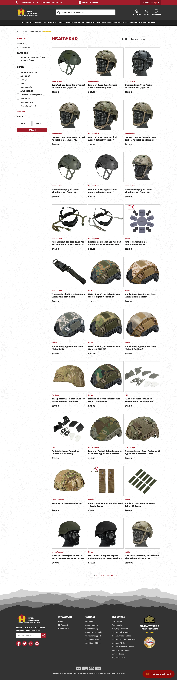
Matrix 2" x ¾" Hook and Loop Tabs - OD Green (140, 504)
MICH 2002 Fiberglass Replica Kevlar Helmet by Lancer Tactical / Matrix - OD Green (68, 558)
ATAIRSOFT (26, 91)
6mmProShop (28, 72)
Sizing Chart (117, 621)
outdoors (96, 23)
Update (32, 130)
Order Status (63, 628)
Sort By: (125, 39)
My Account (63, 625)
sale (23, 23)
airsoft (29, 23)
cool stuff (47, 23)
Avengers (26, 102)
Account (137, 14)
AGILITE (25, 76)
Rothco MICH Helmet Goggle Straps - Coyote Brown (105, 504)
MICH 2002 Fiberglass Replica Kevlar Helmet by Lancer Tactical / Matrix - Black (105, 558)
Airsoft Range (149, 23)
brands (138, 23)
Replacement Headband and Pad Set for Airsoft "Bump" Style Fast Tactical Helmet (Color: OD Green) (68, 244)
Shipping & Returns (93, 639)
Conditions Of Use (93, 643)
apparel (37, 23)
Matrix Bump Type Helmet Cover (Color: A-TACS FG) (104, 348)
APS (23, 83)
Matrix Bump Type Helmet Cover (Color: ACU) (68, 348)
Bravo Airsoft (28, 106)
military (86, 23)
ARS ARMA (26, 87)
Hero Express (59, 23)
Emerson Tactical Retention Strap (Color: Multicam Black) (68, 295)
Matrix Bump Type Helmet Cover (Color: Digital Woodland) (104, 295)
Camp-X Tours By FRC (121, 650)
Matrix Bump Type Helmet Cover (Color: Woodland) (104, 400)
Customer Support (93, 636)
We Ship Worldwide (90, 2)
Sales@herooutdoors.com (51, 2)
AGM (23, 79)
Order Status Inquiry (93, 632)
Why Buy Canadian (120, 628)
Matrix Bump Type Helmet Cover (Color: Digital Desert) (141, 295)
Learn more (149, 632)
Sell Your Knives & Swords (123, 646)
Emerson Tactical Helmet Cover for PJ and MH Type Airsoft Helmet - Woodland (105, 453)
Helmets (27, 60)
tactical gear (128, 23)
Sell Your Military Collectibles (124, 639)
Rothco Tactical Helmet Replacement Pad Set (136, 243)
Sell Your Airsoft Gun (121, 632)
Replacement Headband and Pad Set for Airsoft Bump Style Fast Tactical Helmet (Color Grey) (104, 244)
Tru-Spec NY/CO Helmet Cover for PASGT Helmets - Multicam (68, 400)
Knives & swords (74, 23)
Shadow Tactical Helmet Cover (67, 503)
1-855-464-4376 (27, 2)
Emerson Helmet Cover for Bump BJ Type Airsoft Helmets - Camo (142, 452)
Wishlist (156, 14)
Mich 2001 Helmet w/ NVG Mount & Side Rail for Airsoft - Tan (142, 557)
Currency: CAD (148, 2)
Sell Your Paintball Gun (121, 636)
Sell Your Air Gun (119, 643)
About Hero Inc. (91, 625)
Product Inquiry (91, 628)
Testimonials (117, 625)
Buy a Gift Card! (118, 657)
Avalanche (26, 98)
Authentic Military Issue (32, 94)
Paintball (106, 23)
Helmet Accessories (32, 57)
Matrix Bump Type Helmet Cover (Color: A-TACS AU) (141, 348)
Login (60, 621)
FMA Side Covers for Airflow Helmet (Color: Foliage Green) (139, 400)
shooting (116, 23)
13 (108, 576)
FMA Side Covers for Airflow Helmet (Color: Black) (65, 452)
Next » (114, 576)
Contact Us (90, 621)
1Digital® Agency (118, 673)
